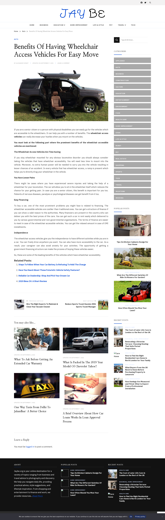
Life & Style (98, 25)
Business (44, 25)
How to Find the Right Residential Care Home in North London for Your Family (137, 358)
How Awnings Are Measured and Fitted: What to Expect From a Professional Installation (137, 385)
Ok (131, 516)
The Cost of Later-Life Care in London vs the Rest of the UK (138, 331)
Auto (16, 39)
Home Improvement (79, 25)
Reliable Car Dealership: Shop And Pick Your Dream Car (44, 275)
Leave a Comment (63, 63)
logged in (30, 446)
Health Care (130, 327)
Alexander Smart (22, 63)
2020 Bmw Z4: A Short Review (33, 281)
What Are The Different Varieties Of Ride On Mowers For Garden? (132, 276)
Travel (121, 25)
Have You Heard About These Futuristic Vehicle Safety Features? (49, 270)
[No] (162, 516)
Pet (111, 25)
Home (32, 25)
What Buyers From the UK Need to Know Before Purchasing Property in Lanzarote (136, 371)
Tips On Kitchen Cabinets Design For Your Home (132, 243)
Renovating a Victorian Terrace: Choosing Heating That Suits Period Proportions (136, 345)
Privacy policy (140, 516)
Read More (38, 496)
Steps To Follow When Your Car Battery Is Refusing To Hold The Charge (52, 264)
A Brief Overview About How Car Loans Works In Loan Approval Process (83, 417)
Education (58, 25)
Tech (133, 25)
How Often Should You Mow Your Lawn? (132, 309)
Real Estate (129, 364)
